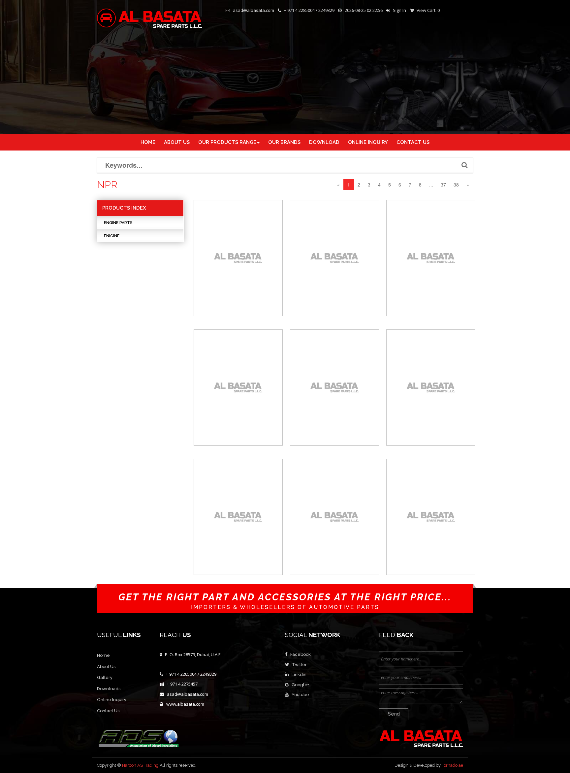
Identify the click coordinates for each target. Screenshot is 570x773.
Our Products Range (227, 142)
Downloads (108, 688)
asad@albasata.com (187, 694)
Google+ (300, 684)
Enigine (111, 236)
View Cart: (428, 10)
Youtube (300, 694)
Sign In (399, 10)
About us (177, 142)
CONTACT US (412, 142)
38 (456, 184)
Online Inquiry (111, 699)
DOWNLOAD (324, 142)
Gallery (104, 677)
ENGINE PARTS (118, 222)
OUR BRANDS (284, 142)
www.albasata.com (185, 704)
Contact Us (108, 710)
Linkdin (299, 674)
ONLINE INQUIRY (368, 142)
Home (148, 142)
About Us (106, 666)
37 (443, 184)
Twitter (299, 664)
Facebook (300, 654)
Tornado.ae (452, 765)
